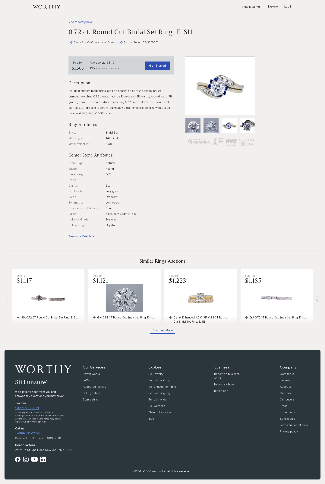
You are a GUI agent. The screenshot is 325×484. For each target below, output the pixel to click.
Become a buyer (225, 384)
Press (283, 406)
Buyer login (221, 391)
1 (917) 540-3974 (27, 408)
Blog (151, 418)
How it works (251, 6)
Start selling (90, 399)
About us (286, 386)
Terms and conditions (294, 425)
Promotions (287, 412)
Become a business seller (227, 376)
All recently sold (81, 22)
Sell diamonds (157, 399)
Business (222, 367)
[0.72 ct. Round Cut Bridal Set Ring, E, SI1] (220, 86)
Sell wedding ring (159, 393)
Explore (154, 367)
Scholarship (287, 418)
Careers (285, 393)
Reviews (285, 380)
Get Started (157, 65)
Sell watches (156, 406)
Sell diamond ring (159, 380)
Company (288, 367)
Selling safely (91, 393)
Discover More (163, 330)
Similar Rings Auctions (163, 261)
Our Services (94, 367)
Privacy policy (289, 431)
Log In (288, 6)
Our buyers (287, 399)
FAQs (86, 380)
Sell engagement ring (162, 386)
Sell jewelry (155, 374)
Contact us (287, 374)
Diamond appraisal (160, 412)
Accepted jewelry (94, 386)
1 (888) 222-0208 (27, 433)
